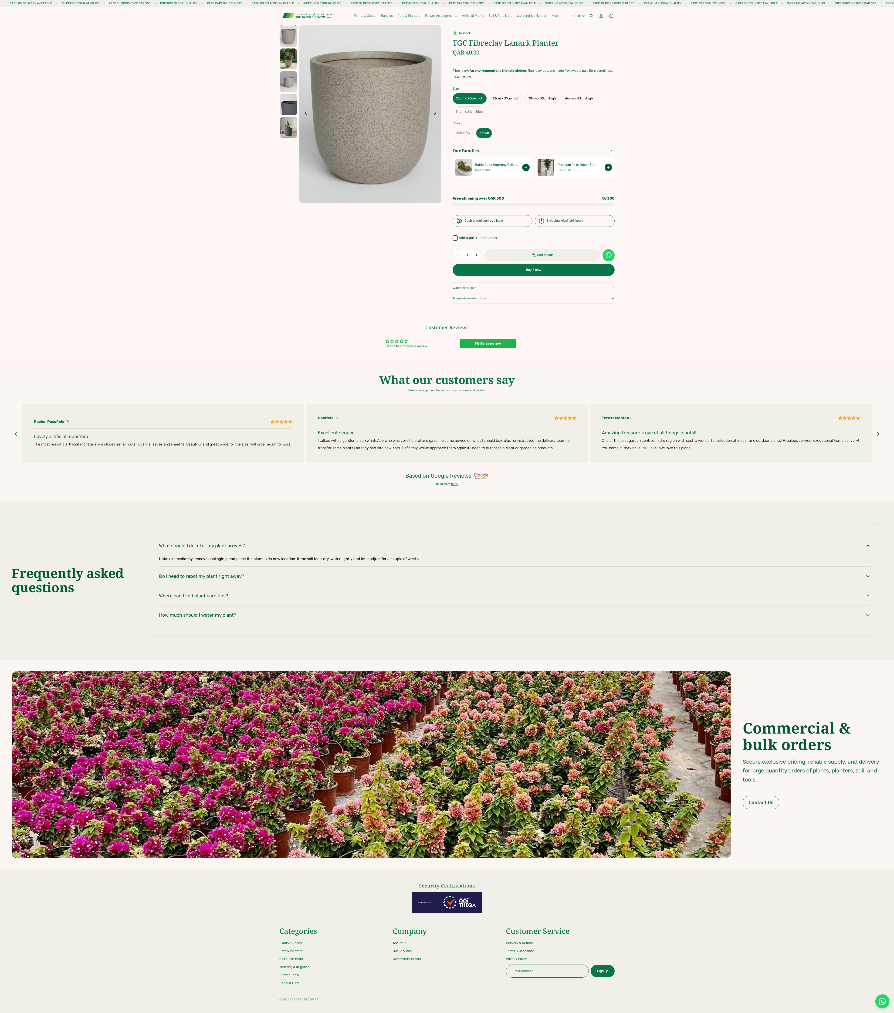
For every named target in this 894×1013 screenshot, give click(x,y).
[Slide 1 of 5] (288, 36)
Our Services (402, 951)
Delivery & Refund (519, 943)
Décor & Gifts (289, 983)
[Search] (591, 16)
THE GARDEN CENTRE (304, 999)
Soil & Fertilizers (291, 959)
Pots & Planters (290, 951)
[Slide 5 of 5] (288, 127)
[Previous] (602, 150)
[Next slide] (436, 114)
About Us (399, 943)
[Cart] (611, 16)
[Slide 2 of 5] (288, 58)
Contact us (760, 802)
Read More (462, 77)
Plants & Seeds (290, 943)
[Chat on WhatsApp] (882, 1001)
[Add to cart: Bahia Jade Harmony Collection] (526, 167)
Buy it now (533, 270)
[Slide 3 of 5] (288, 81)
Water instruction (464, 288)
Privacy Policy (516, 959)
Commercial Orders (407, 959)
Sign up (602, 971)
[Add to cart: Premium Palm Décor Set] (608, 167)
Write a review (488, 343)
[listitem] (555, 15)
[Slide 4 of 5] (288, 104)
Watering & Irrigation (294, 967)
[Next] (611, 150)
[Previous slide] (304, 114)
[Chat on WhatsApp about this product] (609, 255)
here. (454, 484)
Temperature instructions (469, 298)
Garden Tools (289, 975)
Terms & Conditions (520, 951)
